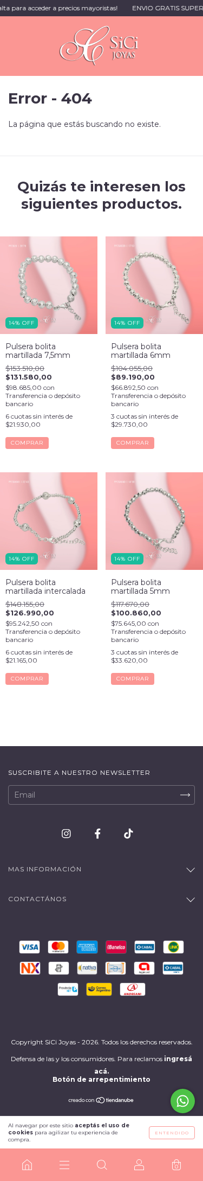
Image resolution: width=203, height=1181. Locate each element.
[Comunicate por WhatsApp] (183, 1101)
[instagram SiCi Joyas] (67, 834)
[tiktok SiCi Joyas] (128, 834)
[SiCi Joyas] (26, 1165)
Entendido (172, 1132)
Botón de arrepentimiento (101, 1079)
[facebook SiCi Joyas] (98, 834)
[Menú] (64, 1165)
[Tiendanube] (101, 1101)
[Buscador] (101, 1165)
